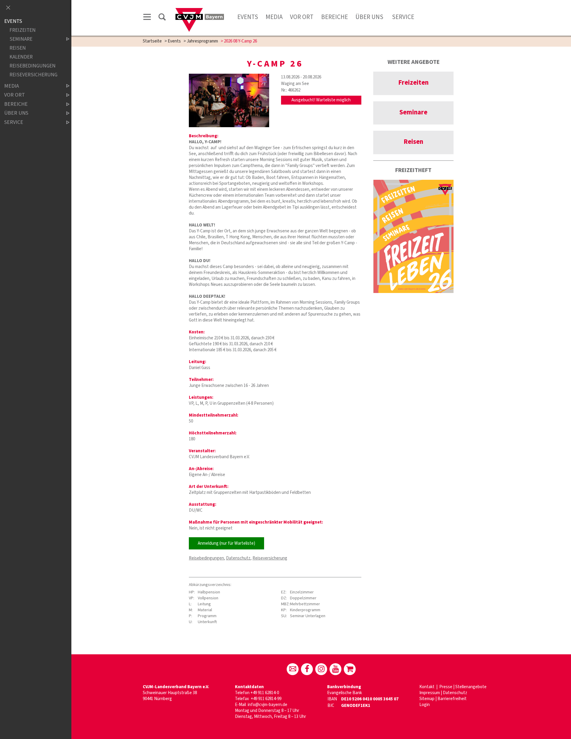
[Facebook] (307, 669)
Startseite (152, 41)
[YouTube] (335, 669)
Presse (445, 687)
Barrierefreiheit (452, 699)
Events (247, 16)
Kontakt (427, 687)
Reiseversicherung (269, 558)
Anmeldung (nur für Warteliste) (226, 543)
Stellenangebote (471, 687)
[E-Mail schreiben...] (293, 669)
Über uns (369, 16)
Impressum (429, 693)
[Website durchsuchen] (162, 18)
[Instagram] (321, 669)
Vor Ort (301, 16)
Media (274, 16)
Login (424, 705)
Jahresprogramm (202, 41)
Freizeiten (23, 30)
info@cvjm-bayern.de (267, 705)
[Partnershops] (350, 669)
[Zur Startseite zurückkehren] (199, 11)
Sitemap (426, 699)
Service (402, 16)
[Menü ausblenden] (8, 8)
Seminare (21, 39)
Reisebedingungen (206, 558)
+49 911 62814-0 (264, 693)
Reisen (18, 48)
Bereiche (334, 16)
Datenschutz (238, 558)
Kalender (21, 57)
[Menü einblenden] (147, 18)
